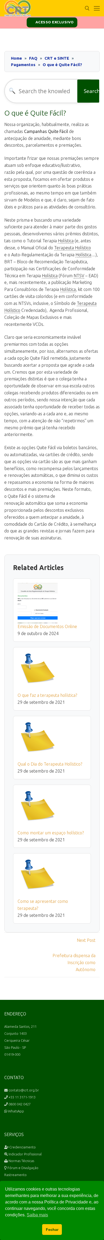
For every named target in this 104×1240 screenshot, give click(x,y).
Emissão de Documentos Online (47, 626)
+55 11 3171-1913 (21, 1097)
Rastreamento (15, 1175)
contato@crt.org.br (23, 1090)
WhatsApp (15, 1111)
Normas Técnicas (21, 1161)
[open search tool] (87, 8)
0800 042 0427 (19, 1104)
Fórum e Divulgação (22, 1168)
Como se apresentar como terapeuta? (43, 905)
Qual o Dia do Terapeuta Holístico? (50, 764)
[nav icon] (97, 8)
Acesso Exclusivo (54, 22)
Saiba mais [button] (37, 1215)
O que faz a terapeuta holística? (47, 695)
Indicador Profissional (25, 1154)
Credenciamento (22, 1147)
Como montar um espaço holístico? (51, 832)
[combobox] (41, 91)
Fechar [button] (52, 1229)
